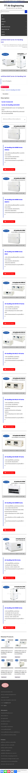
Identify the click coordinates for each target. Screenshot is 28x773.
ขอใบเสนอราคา (5, 87)
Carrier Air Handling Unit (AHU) (12, 46)
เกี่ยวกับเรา (3, 21)
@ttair (5, 705)
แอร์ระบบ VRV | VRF (5, 29)
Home (8, 44)
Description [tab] (5, 94)
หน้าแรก (2, 19)
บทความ (3, 32)
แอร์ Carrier (19, 44)
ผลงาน (2, 24)
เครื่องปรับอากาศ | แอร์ (5, 26)
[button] (25, 54)
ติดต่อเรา (3, 34)
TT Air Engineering (14, 5)
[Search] (26, 11)
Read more (3, 657)
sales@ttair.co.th (7, 702)
